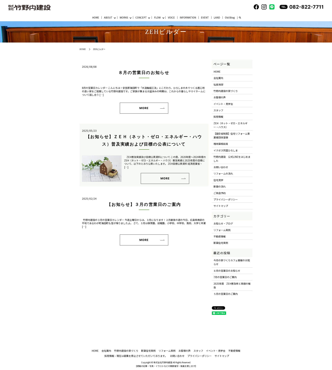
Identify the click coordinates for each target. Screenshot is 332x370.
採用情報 (218, 116)
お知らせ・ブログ (223, 223)
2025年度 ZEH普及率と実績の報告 (232, 285)
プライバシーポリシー (226, 199)
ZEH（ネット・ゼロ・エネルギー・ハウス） (230, 125)
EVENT (205, 17)
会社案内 (218, 78)
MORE (144, 108)
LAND (217, 17)
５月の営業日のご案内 (226, 294)
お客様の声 (220, 97)
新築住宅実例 (221, 243)
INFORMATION (188, 17)
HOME (95, 17)
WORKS (124, 17)
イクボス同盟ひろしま (226, 150)
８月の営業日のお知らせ (143, 72)
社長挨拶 (218, 84)
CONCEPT (141, 17)
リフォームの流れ (223, 173)
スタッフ (218, 110)
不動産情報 (220, 236)
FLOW (157, 17)
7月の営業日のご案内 (225, 277)
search (239, 17)
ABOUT (108, 17)
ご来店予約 (220, 193)
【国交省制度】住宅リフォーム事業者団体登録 (232, 135)
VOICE (171, 17)
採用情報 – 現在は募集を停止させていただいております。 (135, 356)
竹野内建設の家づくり (226, 91)
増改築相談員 (221, 144)
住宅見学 (218, 180)
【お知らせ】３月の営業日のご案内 (144, 204)
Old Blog (230, 17)
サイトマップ (221, 206)
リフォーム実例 (222, 230)
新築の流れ (220, 186)
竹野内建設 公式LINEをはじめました (232, 158)
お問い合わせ (221, 167)
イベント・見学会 (223, 104)
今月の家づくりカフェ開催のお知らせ (232, 262)
